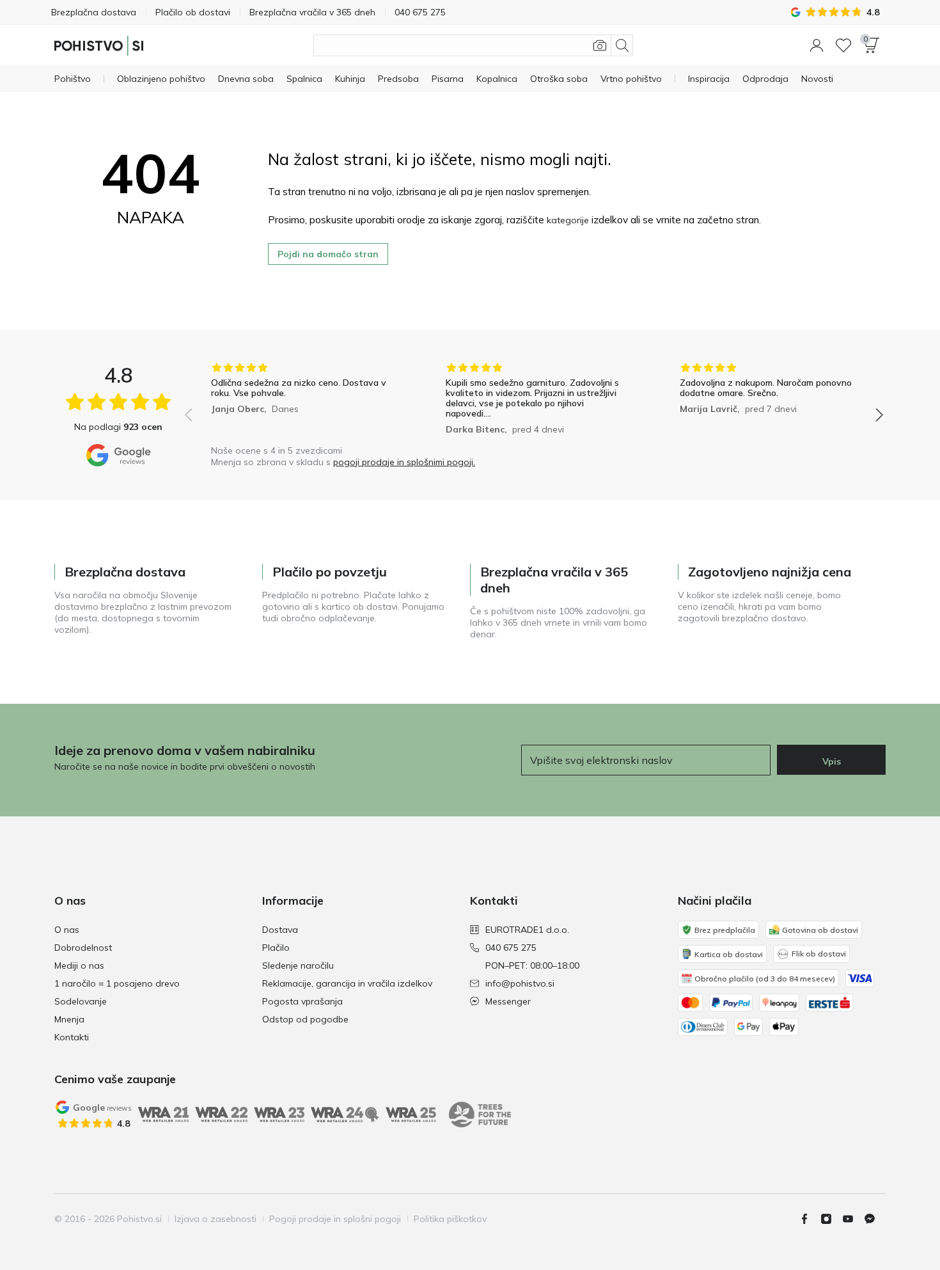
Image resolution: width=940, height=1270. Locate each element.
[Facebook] (809, 1219)
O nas (66, 929)
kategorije (568, 220)
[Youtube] (853, 1219)
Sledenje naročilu (298, 965)
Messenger (508, 1001)
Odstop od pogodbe (305, 1019)
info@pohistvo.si (519, 983)
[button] (816, 45)
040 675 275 (511, 947)
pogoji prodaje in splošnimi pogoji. (404, 462)
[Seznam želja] (843, 45)
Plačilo (276, 947)
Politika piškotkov (450, 1219)
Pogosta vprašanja (302, 1001)
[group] (299, 400)
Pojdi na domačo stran (328, 254)
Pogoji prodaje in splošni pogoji (335, 1219)
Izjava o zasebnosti (215, 1219)
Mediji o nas (79, 965)
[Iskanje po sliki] (600, 45)
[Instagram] (831, 1219)
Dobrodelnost (83, 947)
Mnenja (69, 1019)
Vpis (831, 761)
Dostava (280, 929)
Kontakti (71, 1037)
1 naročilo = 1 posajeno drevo (117, 983)
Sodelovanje (80, 1001)
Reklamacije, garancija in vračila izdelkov (347, 983)
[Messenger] (875, 1219)
